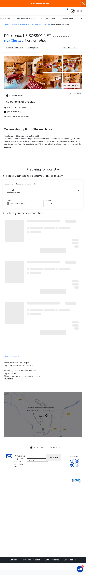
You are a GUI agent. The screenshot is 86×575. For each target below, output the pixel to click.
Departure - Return (18, 203)
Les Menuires (49, 536)
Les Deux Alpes (50, 520)
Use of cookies (70, 560)
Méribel (47, 514)
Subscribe (54, 457)
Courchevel (49, 517)
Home (7, 24)
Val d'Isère (48, 511)
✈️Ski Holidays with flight (26, 19)
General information (14, 48)
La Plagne (48, 525)
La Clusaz (47, 24)
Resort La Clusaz (70, 48)
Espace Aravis (37, 24)
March (67, 517)
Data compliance (52, 560)
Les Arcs (48, 528)
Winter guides (29, 550)
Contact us (8, 510)
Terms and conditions (31, 560)
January (68, 511)
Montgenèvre (50, 522)
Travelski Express (48, 546)
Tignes (47, 533)
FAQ (6, 527)
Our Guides (28, 545)
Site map (14, 560)
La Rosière (48, 530)
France (14, 24)
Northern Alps (24, 24)
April (67, 520)
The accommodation (51, 48)
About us (8, 506)
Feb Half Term (71, 514)
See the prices (32, 48)
